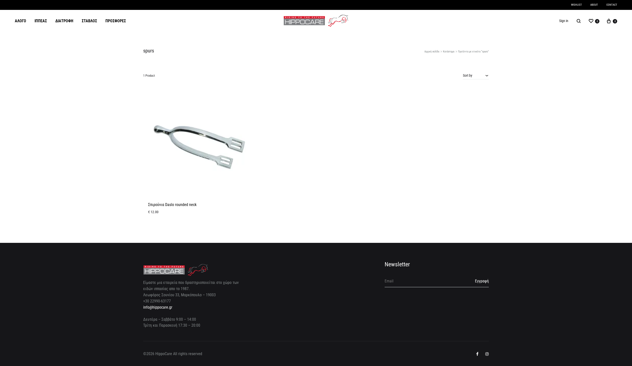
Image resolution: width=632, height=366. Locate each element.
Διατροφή (64, 21)
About (594, 4)
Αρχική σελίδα (431, 51)
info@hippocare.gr (157, 307)
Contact (611, 4)
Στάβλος (89, 21)
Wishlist (576, 4)
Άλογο (20, 21)
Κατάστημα (448, 51)
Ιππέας (41, 21)
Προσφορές (115, 21)
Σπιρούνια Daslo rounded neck (172, 204)
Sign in (563, 21)
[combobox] (476, 75)
